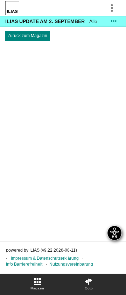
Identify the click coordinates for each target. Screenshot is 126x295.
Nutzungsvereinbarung (71, 264)
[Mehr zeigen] (114, 21)
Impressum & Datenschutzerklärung (45, 258)
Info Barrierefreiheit (24, 264)
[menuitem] (37, 284)
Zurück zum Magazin (27, 35)
